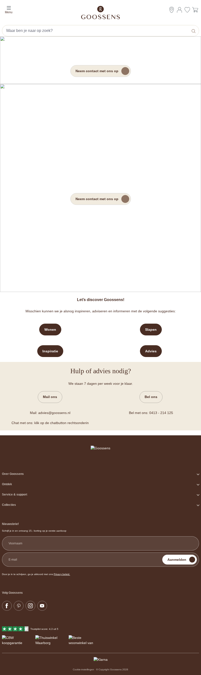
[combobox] (95, 30)
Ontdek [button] (7, 484)
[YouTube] (42, 606)
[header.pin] (172, 10)
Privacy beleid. (62, 574)
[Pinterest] (19, 606)
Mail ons (50, 397)
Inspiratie (50, 351)
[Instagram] (30, 606)
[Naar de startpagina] (100, 12)
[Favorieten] (187, 10)
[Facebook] (7, 606)
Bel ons (151, 397)
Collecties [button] (9, 505)
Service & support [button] (14, 494)
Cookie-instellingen (83, 669)
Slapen (151, 329)
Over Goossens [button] (13, 474)
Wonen (50, 329)
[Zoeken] (194, 30)
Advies (151, 351)
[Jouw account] (179, 10)
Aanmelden (176, 560)
